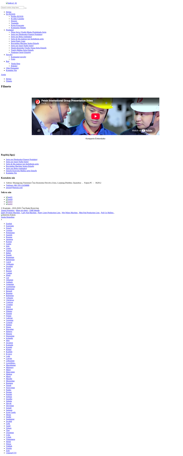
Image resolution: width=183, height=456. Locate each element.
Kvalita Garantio (17, 19)
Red (7, 61)
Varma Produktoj (8, 210)
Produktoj (10, 30)
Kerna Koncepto (17, 25)
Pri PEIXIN (10, 14)
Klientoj (14, 66)
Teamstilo (15, 23)
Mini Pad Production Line (89, 213)
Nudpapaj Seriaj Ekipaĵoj (21, 52)
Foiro (13, 59)
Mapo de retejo (22, 210)
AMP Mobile (34, 210)
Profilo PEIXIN (17, 16)
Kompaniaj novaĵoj (18, 57)
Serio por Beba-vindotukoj (21, 37)
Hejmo (8, 12)
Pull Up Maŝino (107, 213)
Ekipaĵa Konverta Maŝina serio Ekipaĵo (21, 171)
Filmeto (9, 81)
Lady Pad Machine (29, 213)
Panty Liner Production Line (49, 213)
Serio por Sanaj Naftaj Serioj (22, 46)
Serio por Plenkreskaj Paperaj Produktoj (26, 34)
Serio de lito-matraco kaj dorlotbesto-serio (27, 39)
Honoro (14, 21)
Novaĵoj (9, 55)
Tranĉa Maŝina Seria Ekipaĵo (22, 50)
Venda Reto (15, 64)
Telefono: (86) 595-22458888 (17, 185)
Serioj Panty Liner (18, 41)
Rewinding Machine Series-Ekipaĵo (25, 43)
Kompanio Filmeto (18, 28)
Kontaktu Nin (11, 70)
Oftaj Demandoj (12, 68)
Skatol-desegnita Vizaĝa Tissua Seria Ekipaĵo (28, 48)
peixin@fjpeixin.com (14, 187)
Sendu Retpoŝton (7, 217)
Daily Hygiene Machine (10, 213)
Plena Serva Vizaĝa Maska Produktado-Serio (28, 32)
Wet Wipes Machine (70, 213)
